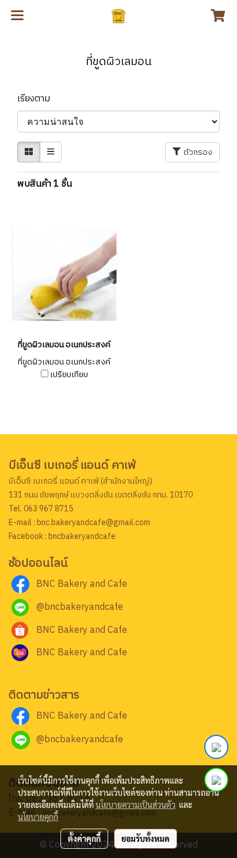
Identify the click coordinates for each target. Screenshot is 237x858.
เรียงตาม (37, 99)
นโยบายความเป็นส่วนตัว (135, 804)
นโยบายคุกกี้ (38, 816)
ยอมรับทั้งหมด (145, 838)
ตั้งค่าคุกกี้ (84, 838)
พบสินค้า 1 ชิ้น (44, 184)
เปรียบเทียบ (69, 375)
